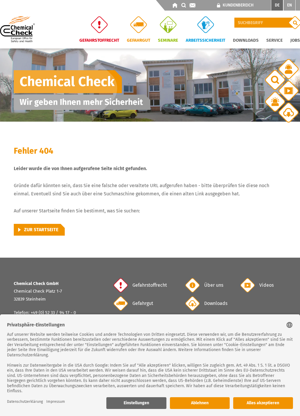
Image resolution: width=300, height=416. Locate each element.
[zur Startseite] (175, 5)
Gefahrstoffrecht (149, 285)
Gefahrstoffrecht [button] (99, 40)
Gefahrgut (142, 303)
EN (289, 5)
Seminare (168, 40)
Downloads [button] (246, 40)
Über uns (213, 285)
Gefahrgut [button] (138, 40)
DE (277, 5)
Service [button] (274, 40)
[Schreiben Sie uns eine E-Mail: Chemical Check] (192, 5)
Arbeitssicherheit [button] (205, 40)
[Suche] (183, 5)
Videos (266, 285)
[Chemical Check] (17, 29)
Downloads (215, 303)
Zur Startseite (41, 229)
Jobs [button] (295, 40)
